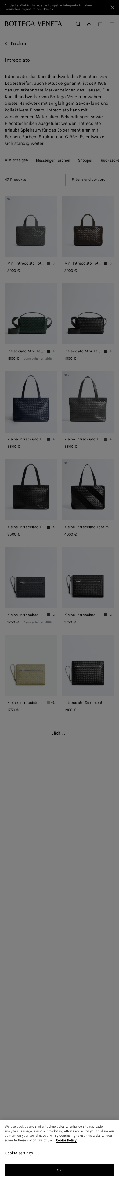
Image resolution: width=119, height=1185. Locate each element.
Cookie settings (19, 1153)
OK (59, 1170)
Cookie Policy (66, 1140)
